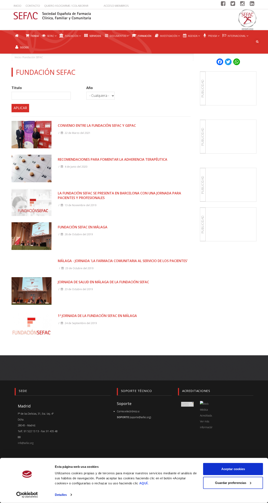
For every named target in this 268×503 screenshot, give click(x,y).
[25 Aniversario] (247, 19)
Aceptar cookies (233, 469)
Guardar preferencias (230, 482)
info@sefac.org (26, 443)
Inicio (17, 6)
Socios (24, 47)
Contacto (33, 6)
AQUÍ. (144, 483)
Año (89, 87)
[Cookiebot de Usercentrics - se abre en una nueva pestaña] (27, 495)
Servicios (95, 35)
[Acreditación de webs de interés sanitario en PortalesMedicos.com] (187, 404)
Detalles (61, 495)
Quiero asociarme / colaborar (66, 6)
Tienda (34, 35)
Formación (144, 35)
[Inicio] (52, 13)
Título (17, 87)
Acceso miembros (116, 6)
